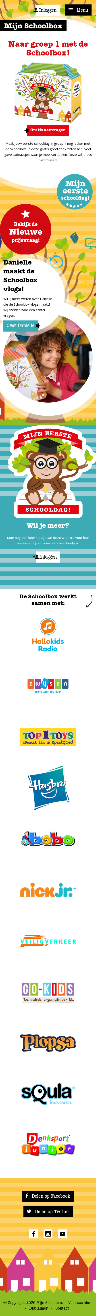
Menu (81, 10)
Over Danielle (20, 325)
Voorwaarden (79, 1302)
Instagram (48, 1233)
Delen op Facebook (50, 1196)
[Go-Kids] (48, 992)
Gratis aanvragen (48, 130)
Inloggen (47, 10)
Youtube (62, 1233)
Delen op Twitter (51, 1211)
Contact (62, 1308)
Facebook (33, 1233)
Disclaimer (39, 1308)
